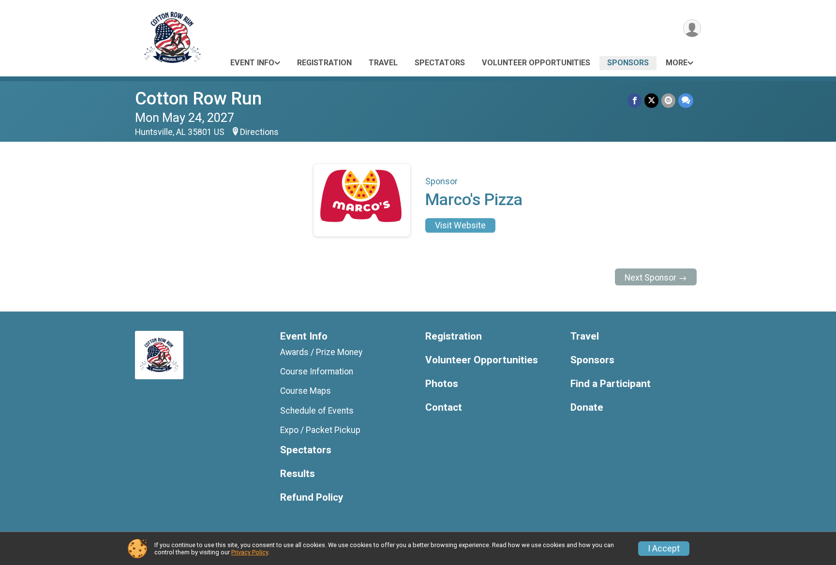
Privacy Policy (249, 552)
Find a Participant (610, 383)
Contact (443, 407)
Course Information (316, 371)
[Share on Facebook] (634, 100)
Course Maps (305, 391)
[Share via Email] (668, 100)
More (676, 62)
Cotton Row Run (198, 98)
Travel (383, 62)
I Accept (664, 548)
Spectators (440, 62)
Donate (586, 407)
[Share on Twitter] (651, 100)
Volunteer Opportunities (536, 62)
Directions (259, 132)
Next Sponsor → (656, 277)
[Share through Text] (685, 100)
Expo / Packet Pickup (320, 430)
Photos (441, 383)
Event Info (252, 62)
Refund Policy (311, 497)
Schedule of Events (317, 411)
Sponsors (628, 62)
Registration (324, 62)
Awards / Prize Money (321, 352)
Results (297, 473)
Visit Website (460, 225)
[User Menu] (692, 28)
